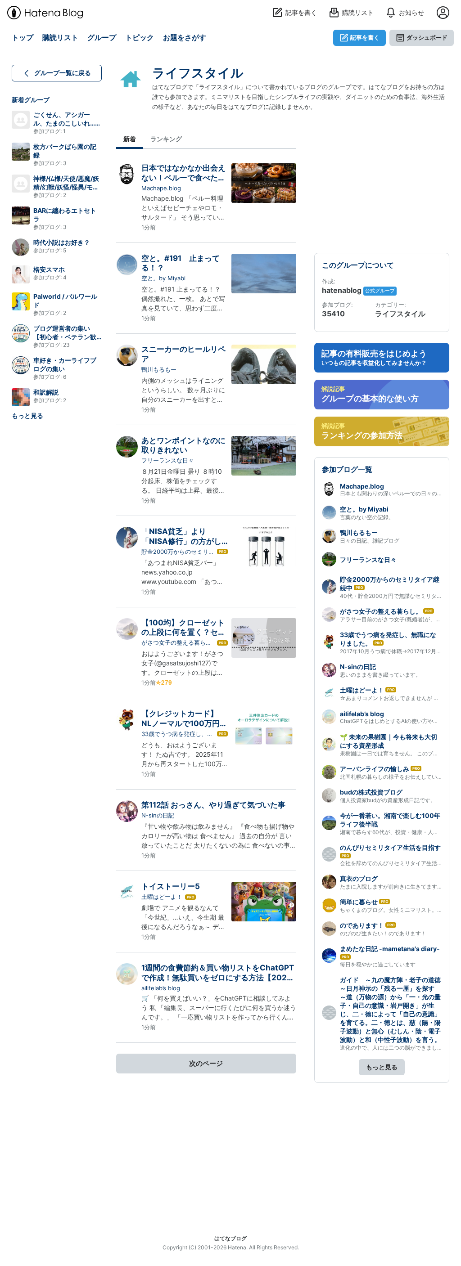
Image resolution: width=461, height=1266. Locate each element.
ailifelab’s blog (160, 988)
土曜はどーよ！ (161, 896)
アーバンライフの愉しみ (374, 768)
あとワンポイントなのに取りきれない (183, 445)
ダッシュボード (427, 37)
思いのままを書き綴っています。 (380, 674)
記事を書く (365, 37)
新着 (129, 139)
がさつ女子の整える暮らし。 (173, 643)
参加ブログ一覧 (347, 469)
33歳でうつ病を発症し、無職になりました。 (177, 734)
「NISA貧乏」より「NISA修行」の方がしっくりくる (181, 541)
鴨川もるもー (158, 369)
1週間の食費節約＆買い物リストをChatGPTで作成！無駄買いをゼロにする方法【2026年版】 (217, 977)
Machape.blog (161, 188)
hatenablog (342, 290)
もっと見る (27, 415)
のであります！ (362, 925)
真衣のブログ (359, 878)
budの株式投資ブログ (371, 792)
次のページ (206, 1063)
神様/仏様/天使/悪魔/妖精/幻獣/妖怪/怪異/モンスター (66, 187)
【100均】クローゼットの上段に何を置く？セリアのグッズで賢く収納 (183, 632)
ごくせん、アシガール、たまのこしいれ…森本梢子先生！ (67, 123)
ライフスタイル (198, 73)
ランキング (166, 139)
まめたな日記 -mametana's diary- (390, 948)
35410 (333, 313)
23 (66, 344)
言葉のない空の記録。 (367, 517)
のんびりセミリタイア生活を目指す (390, 847)
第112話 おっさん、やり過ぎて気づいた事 (213, 804)
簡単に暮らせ (359, 902)
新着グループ (31, 99)
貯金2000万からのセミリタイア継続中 (177, 552)
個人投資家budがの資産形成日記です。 (388, 800)
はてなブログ (230, 1238)
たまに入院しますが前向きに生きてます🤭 (392, 886)
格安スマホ (49, 269)
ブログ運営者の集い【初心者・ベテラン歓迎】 (64, 336)
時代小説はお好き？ (61, 242)
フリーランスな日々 (167, 460)
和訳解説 (46, 392)
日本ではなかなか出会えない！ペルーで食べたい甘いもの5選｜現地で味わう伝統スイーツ (183, 182)
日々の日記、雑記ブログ (369, 540)
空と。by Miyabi (163, 278)
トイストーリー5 (170, 886)
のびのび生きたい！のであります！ (383, 933)
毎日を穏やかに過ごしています (378, 964)
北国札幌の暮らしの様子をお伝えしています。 (396, 776)
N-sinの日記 (157, 815)
